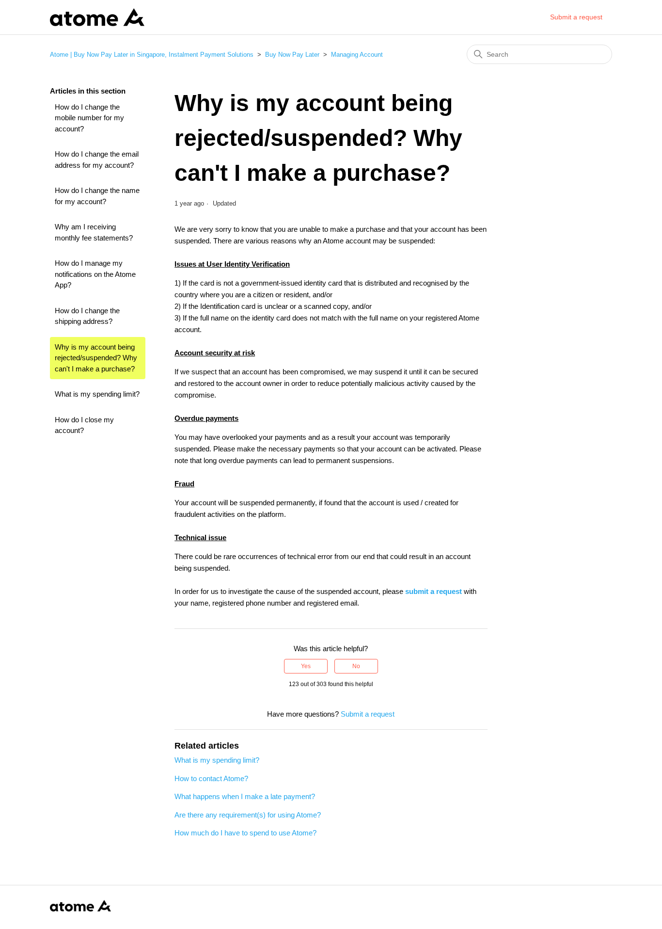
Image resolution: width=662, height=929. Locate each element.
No (356, 666)
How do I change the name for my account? (97, 196)
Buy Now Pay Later (292, 54)
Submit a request (576, 17)
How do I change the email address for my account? (97, 159)
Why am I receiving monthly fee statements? (94, 232)
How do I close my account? (84, 425)
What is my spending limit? (97, 394)
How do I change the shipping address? (87, 316)
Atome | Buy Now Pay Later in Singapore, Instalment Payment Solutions (151, 54)
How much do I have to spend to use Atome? (245, 833)
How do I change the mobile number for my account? (89, 118)
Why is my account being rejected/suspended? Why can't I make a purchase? (96, 358)
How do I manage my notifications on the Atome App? (95, 274)
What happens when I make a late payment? (244, 796)
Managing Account (357, 54)
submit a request (433, 591)
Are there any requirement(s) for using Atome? (247, 815)
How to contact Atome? (211, 778)
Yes (306, 666)
